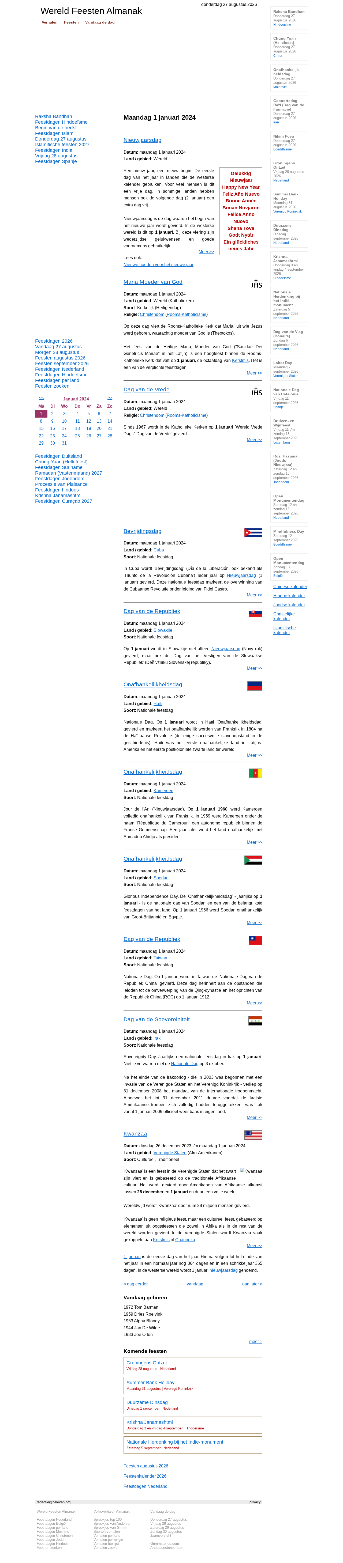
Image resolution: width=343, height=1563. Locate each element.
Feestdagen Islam (54, 133)
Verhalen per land (107, 1536)
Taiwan (160, 958)
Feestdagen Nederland (59, 369)
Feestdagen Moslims (53, 1532)
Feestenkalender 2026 (145, 1476)
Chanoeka (185, 1239)
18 (77, 428)
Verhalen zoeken (106, 1548)
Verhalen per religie (108, 1540)
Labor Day (286, 369)
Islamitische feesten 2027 (62, 144)
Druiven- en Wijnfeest (285, 431)
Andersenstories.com (166, 1548)
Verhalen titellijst (106, 1544)
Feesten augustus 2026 (60, 358)
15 (41, 428)
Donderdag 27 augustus (61, 139)
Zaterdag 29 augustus (167, 1528)
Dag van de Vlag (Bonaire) (288, 340)
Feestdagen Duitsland (58, 456)
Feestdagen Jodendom (59, 478)
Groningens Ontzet (151, 1365)
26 (88, 436)
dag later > (252, 1284)
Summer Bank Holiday (159, 1385)
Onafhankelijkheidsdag (153, 684)
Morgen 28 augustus (57, 352)
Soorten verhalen (107, 1532)
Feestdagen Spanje (56, 161)
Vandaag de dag (100, 22)
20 (99, 428)
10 (64, 421)
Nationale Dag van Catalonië (286, 398)
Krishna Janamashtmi (58, 495)
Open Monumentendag (288, 506)
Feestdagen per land (57, 380)
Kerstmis (240, 360)
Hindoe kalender (289, 595)
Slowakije (163, 630)
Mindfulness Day (288, 537)
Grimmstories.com (164, 1544)
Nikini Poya (284, 142)
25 (77, 436)
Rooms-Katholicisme (186, 314)
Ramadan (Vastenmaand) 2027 (68, 473)
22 (41, 436)
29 (41, 443)
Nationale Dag (185, 1063)
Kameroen (163, 790)
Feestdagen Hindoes (53, 1544)
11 (77, 421)
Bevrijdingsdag (143, 531)
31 (64, 443)
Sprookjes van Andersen (112, 1524)
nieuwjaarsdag (224, 1270)
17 (64, 428)
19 (88, 428)
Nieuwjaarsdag (143, 140)
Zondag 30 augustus (166, 1532)
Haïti (158, 703)
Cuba (159, 550)
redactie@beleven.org (53, 1502)
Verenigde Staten (170, 1153)
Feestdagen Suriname (59, 467)
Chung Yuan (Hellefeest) (61, 461)
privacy (255, 1502)
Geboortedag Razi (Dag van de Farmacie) (288, 111)
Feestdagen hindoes (57, 490)
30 (52, 443)
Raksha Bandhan (53, 116)
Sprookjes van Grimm (110, 1528)
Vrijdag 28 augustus (56, 155)
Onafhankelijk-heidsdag (286, 78)
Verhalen (50, 22)
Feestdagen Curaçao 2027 (63, 501)
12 (88, 421)
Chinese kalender (290, 586)
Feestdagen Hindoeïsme (61, 122)
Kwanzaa (135, 1133)
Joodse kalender (289, 605)
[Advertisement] (148, 67)
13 (99, 421)
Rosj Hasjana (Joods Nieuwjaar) (285, 469)
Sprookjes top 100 (108, 1519)
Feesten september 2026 (62, 363)
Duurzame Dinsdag (152, 1405)
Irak (157, 1038)
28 (109, 436)
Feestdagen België (51, 1524)
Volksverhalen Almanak (112, 1511)
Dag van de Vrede (147, 389)
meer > (255, 1341)
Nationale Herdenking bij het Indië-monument (174, 1444)
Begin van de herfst (56, 127)
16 (52, 428)
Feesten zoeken (52, 386)
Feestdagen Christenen (55, 1536)
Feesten (71, 22)
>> (109, 397)
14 (109, 421)
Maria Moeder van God (153, 282)
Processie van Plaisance (61, 484)
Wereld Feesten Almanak (56, 1511)
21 (109, 428)
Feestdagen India (53, 150)
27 (99, 436)
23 (52, 436)
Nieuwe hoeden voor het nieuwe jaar (158, 264)
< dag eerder (136, 1284)
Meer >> (206, 251)
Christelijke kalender (284, 616)
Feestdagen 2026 (54, 341)
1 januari (132, 1256)
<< (41, 397)
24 (64, 436)
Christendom (152, 314)
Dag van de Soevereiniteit (157, 1019)
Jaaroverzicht (160, 1536)
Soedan (161, 878)
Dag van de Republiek (152, 611)
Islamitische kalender (284, 630)
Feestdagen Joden (51, 1540)
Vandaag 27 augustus (58, 346)
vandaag (195, 1284)
